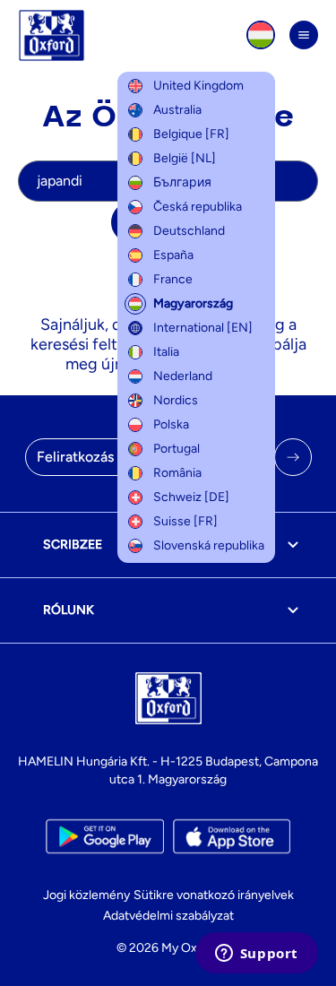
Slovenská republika (208, 545)
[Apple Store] (231, 836)
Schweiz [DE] (191, 497)
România (177, 472)
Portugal (176, 448)
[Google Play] (104, 836)
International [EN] (203, 327)
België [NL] (184, 158)
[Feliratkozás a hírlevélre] (293, 457)
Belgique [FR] (191, 134)
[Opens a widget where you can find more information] (256, 954)
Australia (177, 109)
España (173, 255)
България (182, 182)
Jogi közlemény (86, 895)
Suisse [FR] (185, 521)
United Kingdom (198, 85)
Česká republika (197, 206)
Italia (166, 351)
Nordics (175, 400)
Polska (171, 424)
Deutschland (189, 230)
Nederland (182, 376)
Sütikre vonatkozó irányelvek (214, 895)
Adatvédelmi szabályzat (168, 915)
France (173, 279)
